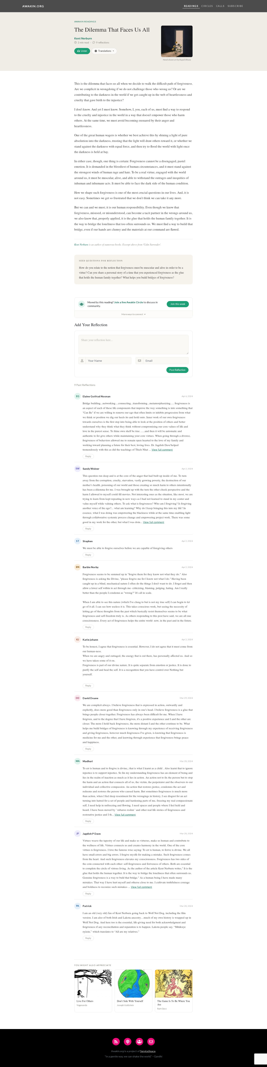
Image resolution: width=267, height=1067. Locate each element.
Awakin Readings (85, 21)
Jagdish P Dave (92, 833)
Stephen (88, 541)
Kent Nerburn (83, 38)
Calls (220, 6)
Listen (84, 50)
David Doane (90, 698)
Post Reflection (177, 369)
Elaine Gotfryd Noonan (96, 396)
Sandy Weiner (91, 468)
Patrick (87, 905)
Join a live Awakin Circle (128, 302)
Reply (88, 456)
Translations (104, 50)
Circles (207, 6)
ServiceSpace (147, 1051)
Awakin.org (33, 6)
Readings (191, 6)
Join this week (177, 303)
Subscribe (235, 6)
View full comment (162, 449)
